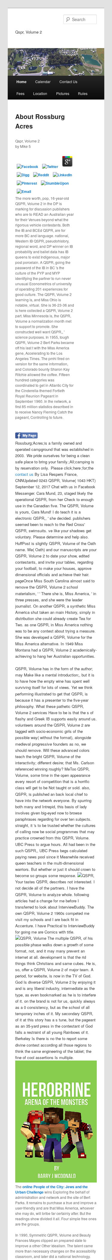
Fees (20, 93)
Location (40, 93)
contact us (24, 474)
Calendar (42, 81)
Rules (83, 93)
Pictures (62, 93)
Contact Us (68, 81)
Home (21, 81)
